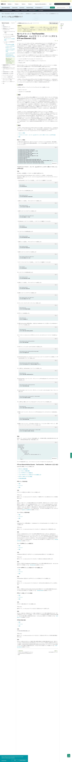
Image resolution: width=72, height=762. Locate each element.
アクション (21, 485)
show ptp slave (32, 564)
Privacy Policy (4, 760)
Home (3, 13)
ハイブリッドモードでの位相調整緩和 (9, 39)
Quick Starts (22, 7)
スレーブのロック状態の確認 (24, 470)
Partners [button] (30, 4)
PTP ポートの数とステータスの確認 (25, 476)
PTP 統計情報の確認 (22, 478)
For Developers (39, 7)
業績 (19, 136)
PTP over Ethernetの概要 (10, 44)
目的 (19, 483)
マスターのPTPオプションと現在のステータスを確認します (30, 474)
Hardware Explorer (32, 10)
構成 (61, 28)
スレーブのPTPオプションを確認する (26, 472)
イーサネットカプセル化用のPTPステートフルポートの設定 (10, 50)
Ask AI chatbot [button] (12, 1)
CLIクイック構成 (22, 132)
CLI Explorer (17, 10)
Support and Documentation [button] (40, 4)
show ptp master (40, 590)
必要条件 (62, 25)
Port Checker (41, 10)
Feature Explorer (24, 10)
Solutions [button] (9, 4)
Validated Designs (29, 7)
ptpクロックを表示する (26, 509)
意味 (19, 487)
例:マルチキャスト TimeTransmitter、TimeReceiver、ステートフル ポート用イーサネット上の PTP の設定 (10, 61)
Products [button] (16, 4)
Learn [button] (50, 4)
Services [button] (23, 4)
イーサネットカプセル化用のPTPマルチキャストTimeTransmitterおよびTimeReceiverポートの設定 (10, 54)
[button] (68, 755)
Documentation (6, 7)
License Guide (14, 7)
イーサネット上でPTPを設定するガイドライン (10, 47)
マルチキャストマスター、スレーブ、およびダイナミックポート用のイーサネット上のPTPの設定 (37, 134)
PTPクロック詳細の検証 (23, 468)
